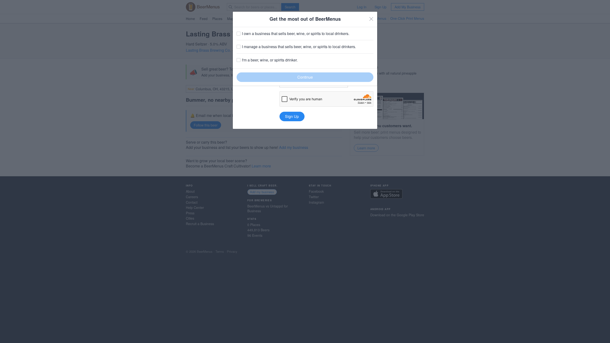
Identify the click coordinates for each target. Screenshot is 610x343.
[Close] (371, 19)
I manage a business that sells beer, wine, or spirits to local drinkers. (299, 46)
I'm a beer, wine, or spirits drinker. (270, 60)
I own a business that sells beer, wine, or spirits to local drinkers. (295, 33)
